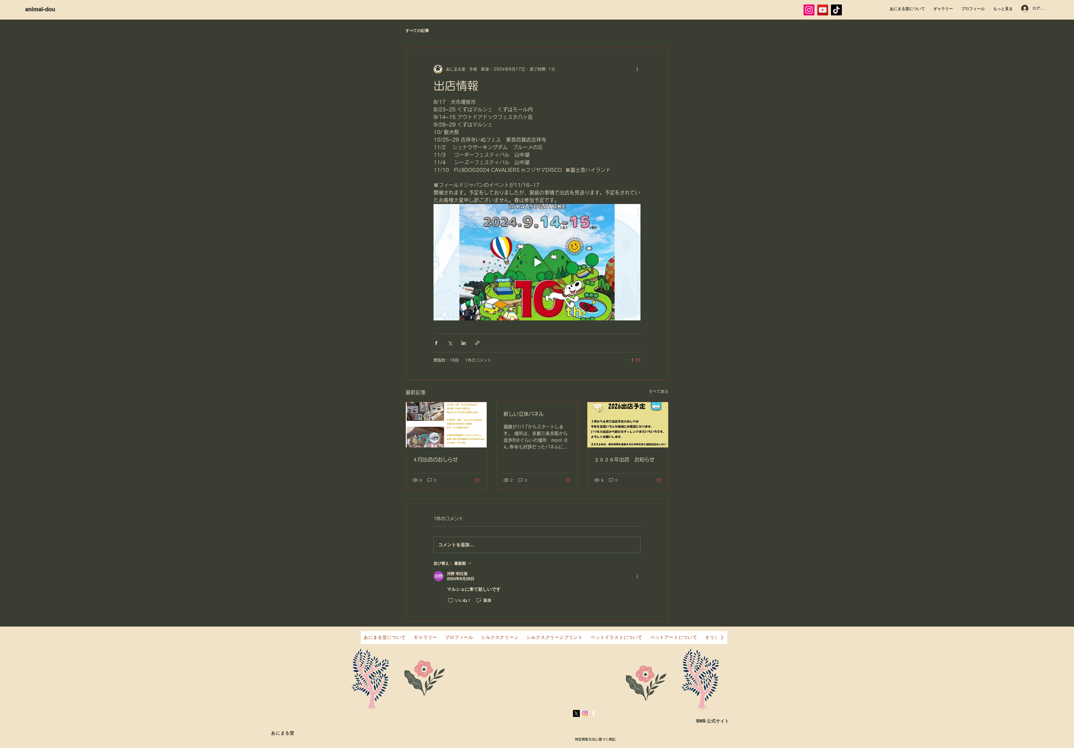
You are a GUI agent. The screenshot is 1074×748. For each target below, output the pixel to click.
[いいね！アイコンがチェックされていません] (450, 600)
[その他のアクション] (637, 69)
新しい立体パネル (523, 413)
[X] (576, 713)
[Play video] (537, 262)
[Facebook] (593, 713)
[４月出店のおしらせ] (446, 424)
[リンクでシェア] (477, 343)
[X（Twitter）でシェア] (450, 343)
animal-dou (40, 9)
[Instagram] (809, 9)
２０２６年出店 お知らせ (624, 459)
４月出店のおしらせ (435, 459)
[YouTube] (822, 9)
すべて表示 (658, 391)
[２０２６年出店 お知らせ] (627, 424)
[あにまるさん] (836, 9)
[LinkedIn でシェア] (463, 343)
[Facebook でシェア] (436, 343)
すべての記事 (417, 30)
